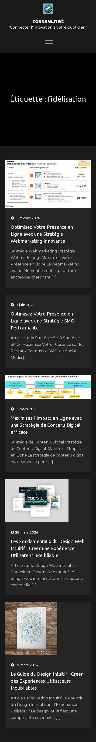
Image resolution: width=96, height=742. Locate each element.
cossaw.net (48, 21)
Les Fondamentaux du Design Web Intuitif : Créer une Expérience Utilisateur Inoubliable (48, 548)
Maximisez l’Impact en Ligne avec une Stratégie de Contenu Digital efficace (46, 425)
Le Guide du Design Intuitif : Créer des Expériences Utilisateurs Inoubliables (47, 681)
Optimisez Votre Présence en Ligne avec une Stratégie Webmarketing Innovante (42, 234)
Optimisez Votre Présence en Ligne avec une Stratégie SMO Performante (43, 320)
